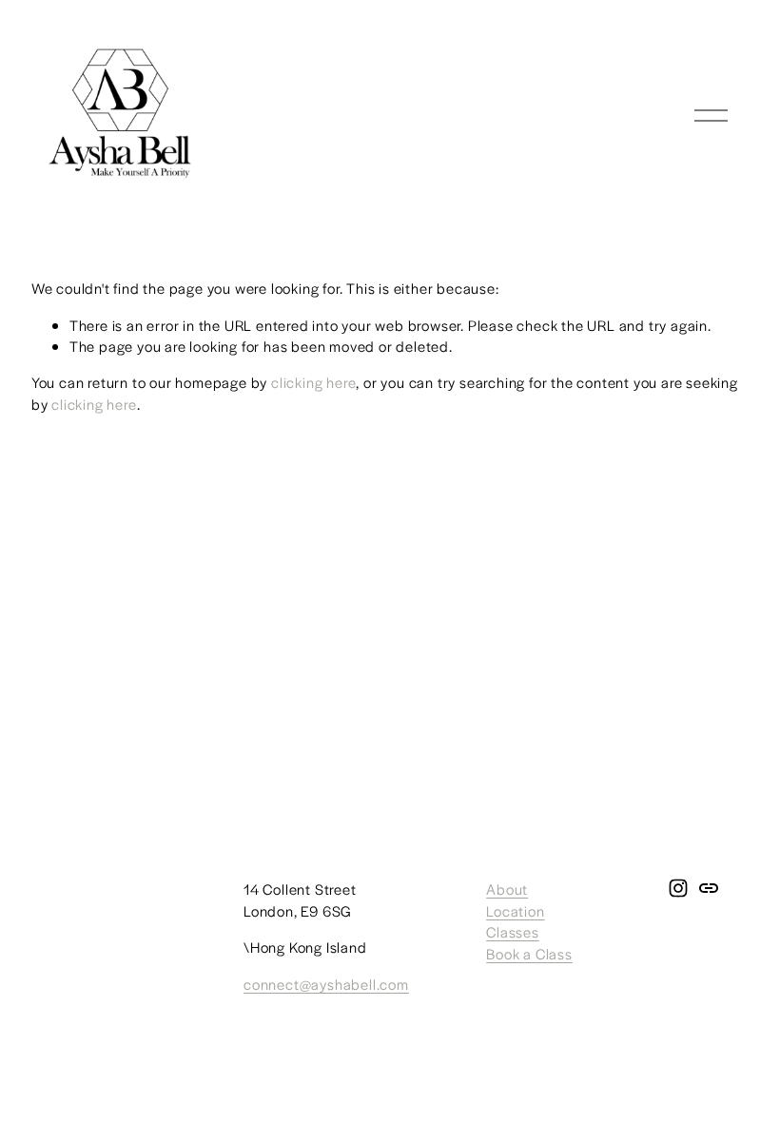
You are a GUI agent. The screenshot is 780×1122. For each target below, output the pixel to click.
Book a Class (529, 953)
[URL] (708, 888)
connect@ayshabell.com (326, 984)
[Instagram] (678, 888)
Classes (512, 931)
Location (515, 910)
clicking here (313, 382)
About (507, 889)
